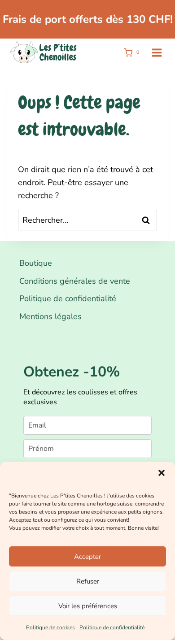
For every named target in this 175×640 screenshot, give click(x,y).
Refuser (87, 581)
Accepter (87, 556)
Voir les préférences (87, 605)
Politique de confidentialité (111, 627)
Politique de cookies (50, 627)
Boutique (35, 263)
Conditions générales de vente (74, 281)
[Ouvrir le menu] (156, 52)
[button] (161, 472)
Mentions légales (50, 316)
